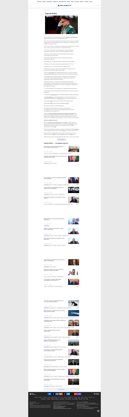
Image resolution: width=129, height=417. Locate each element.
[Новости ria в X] (72, 394)
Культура (65, 397)
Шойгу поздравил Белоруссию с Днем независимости (52, 331)
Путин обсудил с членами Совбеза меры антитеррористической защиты (52, 280)
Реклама (48, 398)
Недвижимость (70, 397)
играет (66, 122)
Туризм (79, 397)
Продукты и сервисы (55, 398)
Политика (36, 397)
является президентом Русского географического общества (61, 113)
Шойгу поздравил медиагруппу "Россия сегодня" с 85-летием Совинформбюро (54, 370)
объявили (72, 123)
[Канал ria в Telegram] (68, 394)
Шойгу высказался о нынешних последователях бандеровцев (54, 219)
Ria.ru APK (80, 398)
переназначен (54, 94)
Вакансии (31, 404)
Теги (94, 397)
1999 (67, 103)
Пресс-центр (62, 398)
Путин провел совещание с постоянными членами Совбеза (54, 198)
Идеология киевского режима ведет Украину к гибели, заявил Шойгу (53, 229)
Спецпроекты (43, 398)
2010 (62, 134)
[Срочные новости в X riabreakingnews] (76, 394)
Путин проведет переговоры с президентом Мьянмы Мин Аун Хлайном (55, 178)
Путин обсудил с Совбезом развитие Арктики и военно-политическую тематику (54, 147)
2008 (71, 134)
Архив (87, 398)
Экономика (45, 397)
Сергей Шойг (51, 72)
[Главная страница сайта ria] (64, 5)
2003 (52, 103)
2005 (54, 134)
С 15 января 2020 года (48, 97)
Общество (40, 397)
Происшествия (54, 397)
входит (51, 100)
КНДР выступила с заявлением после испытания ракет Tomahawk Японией (54, 311)
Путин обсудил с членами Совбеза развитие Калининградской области (53, 350)
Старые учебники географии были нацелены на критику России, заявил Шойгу (54, 188)
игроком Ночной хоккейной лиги (54, 122)
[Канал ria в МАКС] (49, 394)
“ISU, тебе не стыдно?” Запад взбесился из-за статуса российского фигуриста (53, 301)
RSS (84, 398)
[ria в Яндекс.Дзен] (53, 394)
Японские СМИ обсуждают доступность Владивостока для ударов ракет (52, 340)
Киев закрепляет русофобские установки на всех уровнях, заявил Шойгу (54, 260)
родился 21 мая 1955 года (71, 37)
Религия (75, 397)
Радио (82, 397)
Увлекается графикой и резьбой (50, 120)
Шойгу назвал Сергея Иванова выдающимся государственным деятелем (53, 360)
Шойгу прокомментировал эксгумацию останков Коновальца (54, 239)
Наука (62, 397)
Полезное (90, 397)
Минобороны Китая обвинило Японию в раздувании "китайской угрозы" (55, 321)
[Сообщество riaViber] (79, 394)
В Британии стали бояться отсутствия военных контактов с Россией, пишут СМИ (53, 270)
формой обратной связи (81, 405)
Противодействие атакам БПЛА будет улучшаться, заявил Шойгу (54, 380)
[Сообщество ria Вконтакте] (57, 394)
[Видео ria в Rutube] (64, 394)
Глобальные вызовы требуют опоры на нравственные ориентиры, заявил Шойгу (55, 157)
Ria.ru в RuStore (75, 398)
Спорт (59, 397)
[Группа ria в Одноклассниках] (61, 394)
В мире (49, 397)
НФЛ (55, 126)
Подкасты (86, 397)
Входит (63, 130)
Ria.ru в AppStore (68, 398)
